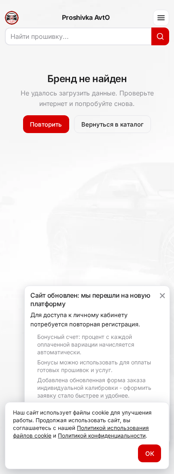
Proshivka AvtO (86, 17)
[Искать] (160, 36)
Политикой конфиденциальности (102, 435)
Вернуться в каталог (112, 124)
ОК (149, 453)
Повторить (46, 124)
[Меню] (161, 18)
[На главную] (12, 18)
